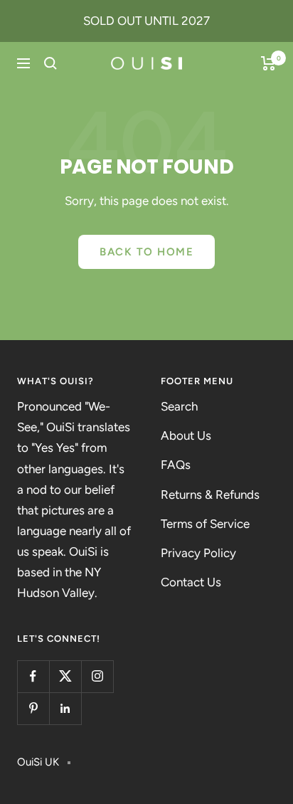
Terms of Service (205, 524)
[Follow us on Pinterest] (33, 708)
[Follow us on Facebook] (33, 676)
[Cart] (268, 63)
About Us (186, 435)
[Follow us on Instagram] (97, 676)
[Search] (50, 63)
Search (179, 406)
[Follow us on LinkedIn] (65, 708)
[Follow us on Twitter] (65, 676)
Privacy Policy (198, 553)
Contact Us (191, 582)
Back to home (146, 251)
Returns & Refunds (210, 494)
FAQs (176, 464)
